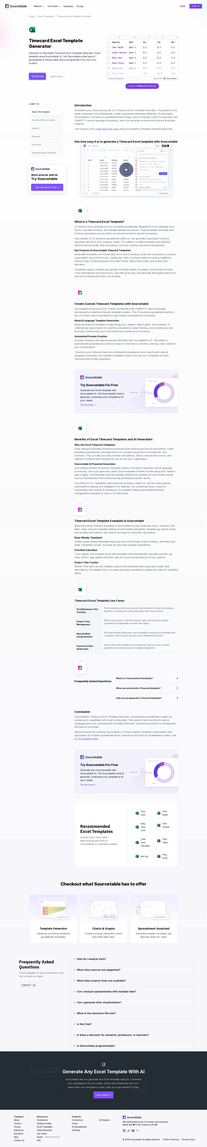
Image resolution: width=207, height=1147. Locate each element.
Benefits (35, 128)
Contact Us (28, 985)
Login (182, 6)
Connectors (42, 1120)
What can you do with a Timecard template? (138, 688)
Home (31, 16)
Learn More (102, 1095)
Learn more (56, 76)
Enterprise (68, 6)
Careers (18, 1123)
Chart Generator (44, 1130)
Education (18, 1133)
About (17, 1120)
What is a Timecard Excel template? (134, 678)
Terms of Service (171, 1140)
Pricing (80, 6)
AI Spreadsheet (79, 1127)
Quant (48, 1137)
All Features (104, 1120)
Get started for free (46, 187)
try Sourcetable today (86, 738)
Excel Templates (46, 16)
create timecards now (106, 128)
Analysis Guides (44, 1123)
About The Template (41, 112)
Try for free (37, 76)
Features (38, 6)
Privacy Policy (188, 1140)
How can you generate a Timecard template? (139, 698)
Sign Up (196, 6)
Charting (76, 1130)
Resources (42, 1116)
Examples (36, 136)
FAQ (39, 1140)
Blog (16, 1137)
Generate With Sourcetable (43, 120)
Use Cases (53, 6)
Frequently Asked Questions (44, 153)
